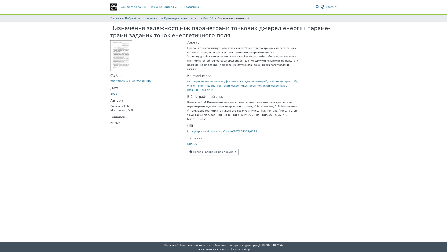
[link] (146, 81)
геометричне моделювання (205, 81)
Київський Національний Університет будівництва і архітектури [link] (207, 245)
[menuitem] (165, 7)
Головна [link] (115, 18)
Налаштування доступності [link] (212, 249)
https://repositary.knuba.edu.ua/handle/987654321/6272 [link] (222, 131)
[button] (113, 6)
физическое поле (274, 86)
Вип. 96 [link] (208, 18)
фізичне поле (234, 81)
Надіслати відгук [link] (241, 249)
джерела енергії (256, 81)
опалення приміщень (201, 86)
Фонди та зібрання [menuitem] (133, 7)
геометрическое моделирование (239, 86)
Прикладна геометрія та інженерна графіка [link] (181, 18)
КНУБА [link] (278, 245)
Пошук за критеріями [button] (164, 7)
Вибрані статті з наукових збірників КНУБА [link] (142, 18)
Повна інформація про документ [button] (214, 152)
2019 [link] (113, 94)
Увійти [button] (330, 7)
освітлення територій (283, 81)
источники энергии (200, 90)
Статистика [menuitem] (191, 7)
